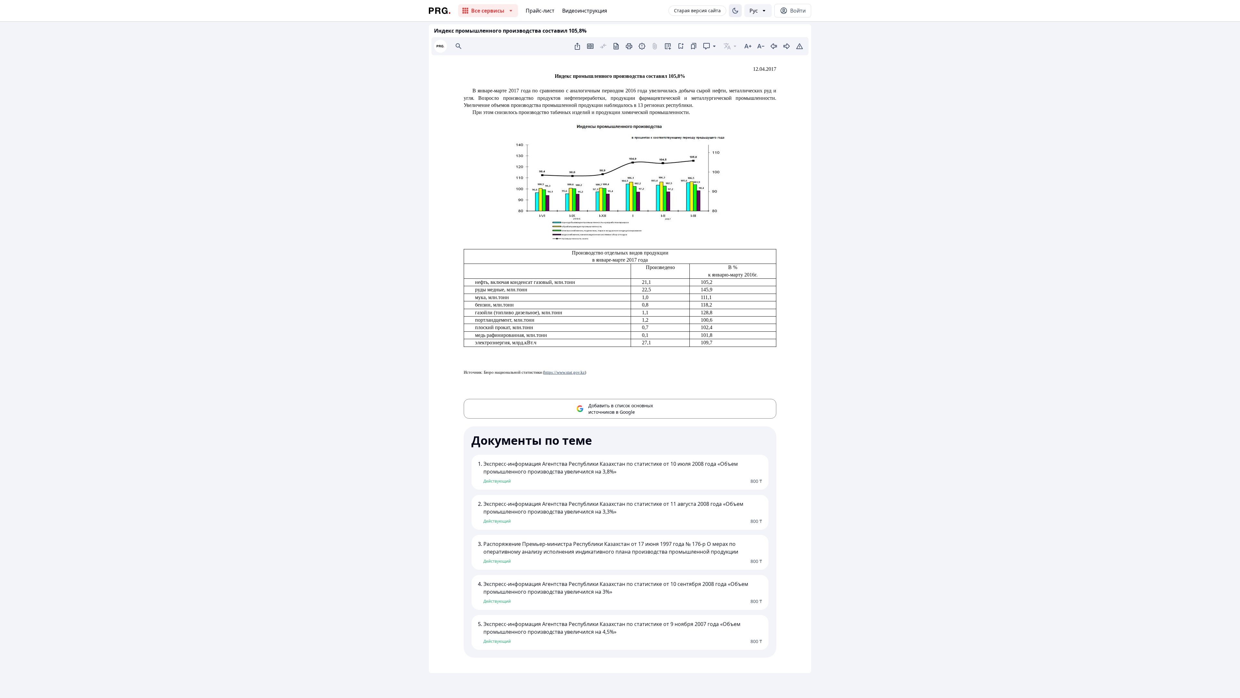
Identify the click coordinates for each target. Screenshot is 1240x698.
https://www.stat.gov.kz (564, 372)
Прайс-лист (540, 10)
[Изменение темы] (735, 10)
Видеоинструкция (584, 10)
